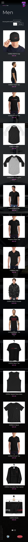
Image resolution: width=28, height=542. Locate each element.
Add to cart (14, 40)
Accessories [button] (17, 21)
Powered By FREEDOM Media (2, 534)
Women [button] (21, 24)
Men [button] (15, 24)
